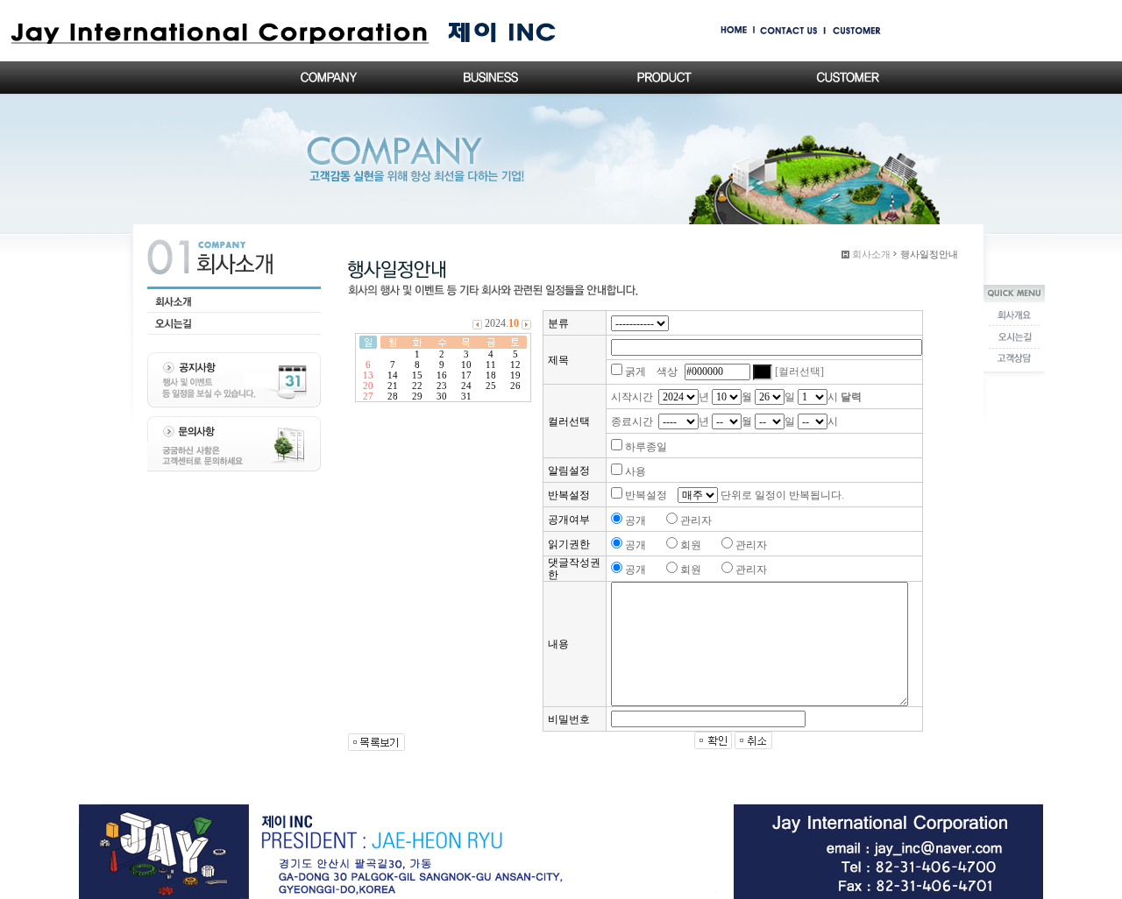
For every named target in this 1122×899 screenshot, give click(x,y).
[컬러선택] (799, 371)
